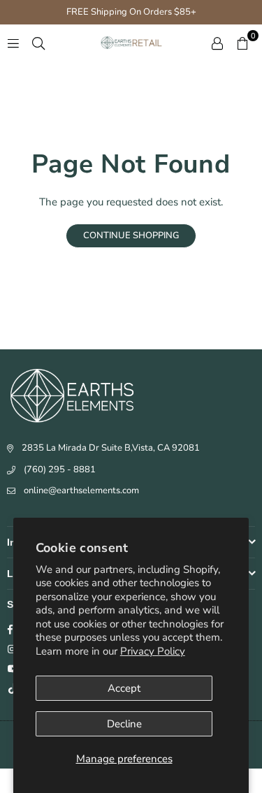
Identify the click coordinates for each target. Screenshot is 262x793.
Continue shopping (131, 235)
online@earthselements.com (81, 490)
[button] (242, 42)
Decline (124, 724)
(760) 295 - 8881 (60, 469)
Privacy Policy (152, 651)
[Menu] (13, 43)
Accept (124, 688)
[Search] (38, 43)
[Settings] (217, 42)
